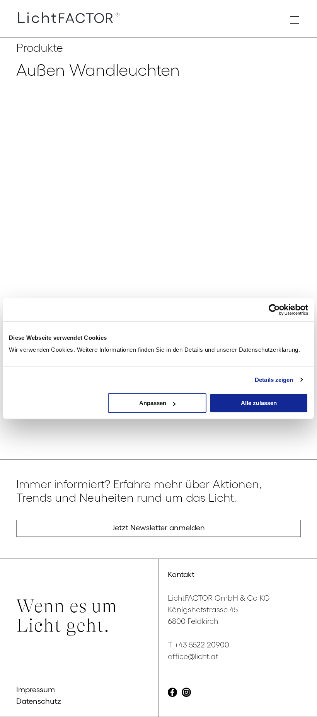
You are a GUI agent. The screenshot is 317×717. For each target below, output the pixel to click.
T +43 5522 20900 (198, 644)
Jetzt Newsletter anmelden (158, 527)
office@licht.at (193, 656)
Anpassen (152, 403)
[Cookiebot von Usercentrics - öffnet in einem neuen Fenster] (274, 309)
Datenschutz (38, 701)
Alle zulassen (259, 403)
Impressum (35, 689)
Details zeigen (274, 379)
